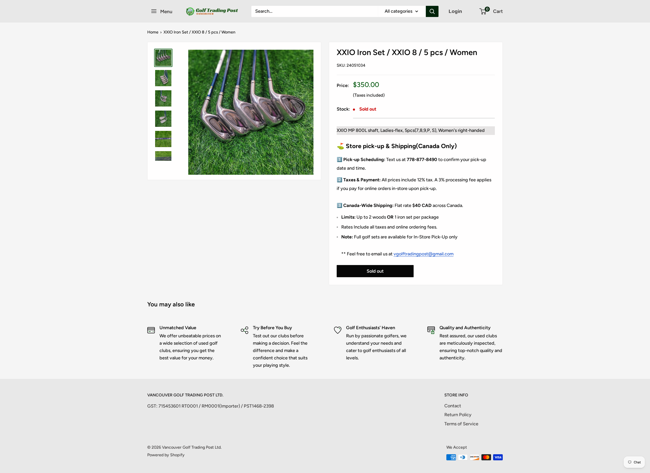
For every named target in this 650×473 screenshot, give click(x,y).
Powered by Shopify (166, 454)
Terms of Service (461, 424)
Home (152, 32)
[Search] (432, 11)
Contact (452, 406)
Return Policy (458, 414)
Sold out (375, 271)
